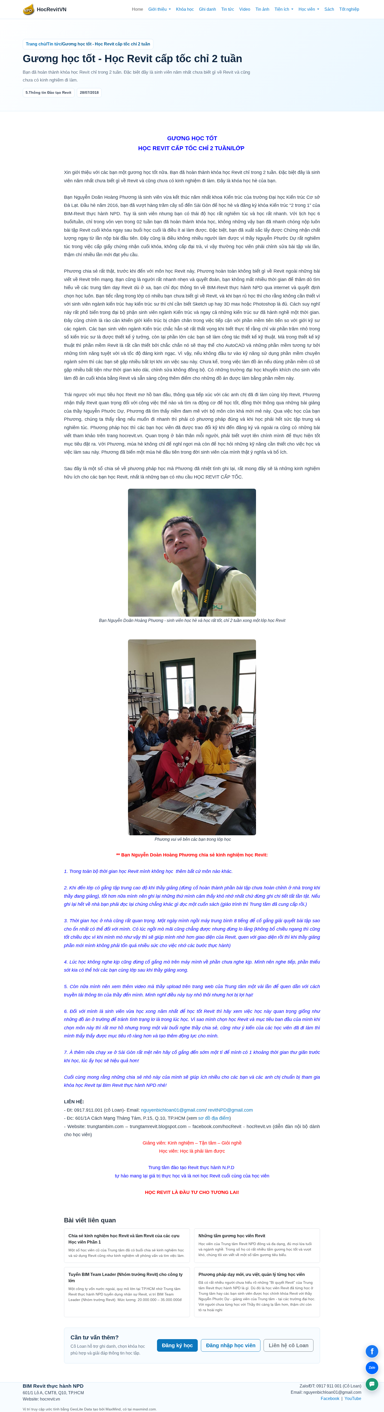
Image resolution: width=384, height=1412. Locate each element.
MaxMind (113, 1409)
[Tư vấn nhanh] (372, 1384)
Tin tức (227, 9)
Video (244, 9)
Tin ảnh (262, 9)
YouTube (353, 1398)
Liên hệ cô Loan (289, 1345)
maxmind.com (144, 1409)
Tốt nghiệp (349, 9)
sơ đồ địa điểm (213, 1118)
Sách (329, 9)
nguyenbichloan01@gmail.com (173, 1110)
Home (137, 9)
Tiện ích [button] (282, 9)
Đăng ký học (177, 1345)
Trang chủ (36, 44)
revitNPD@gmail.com (230, 1110)
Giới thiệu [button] (158, 9)
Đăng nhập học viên (230, 1345)
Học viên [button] (307, 9)
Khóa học (185, 9)
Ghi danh (207, 9)
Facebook (330, 1398)
